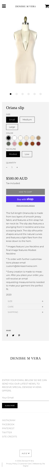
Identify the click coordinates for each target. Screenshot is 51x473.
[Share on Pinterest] (19, 335)
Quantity (11, 162)
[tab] (25, 301)
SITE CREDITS (9, 436)
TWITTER (7, 432)
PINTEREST (8, 428)
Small (12, 119)
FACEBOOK (8, 424)
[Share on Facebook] (8, 335)
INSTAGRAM (8, 420)
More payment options (25, 206)
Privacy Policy (11, 464)
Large (12, 127)
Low (27, 154)
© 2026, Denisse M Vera (24, 461)
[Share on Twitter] (13, 335)
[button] (11, 94)
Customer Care (25, 464)
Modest (13, 154)
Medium (27, 119)
